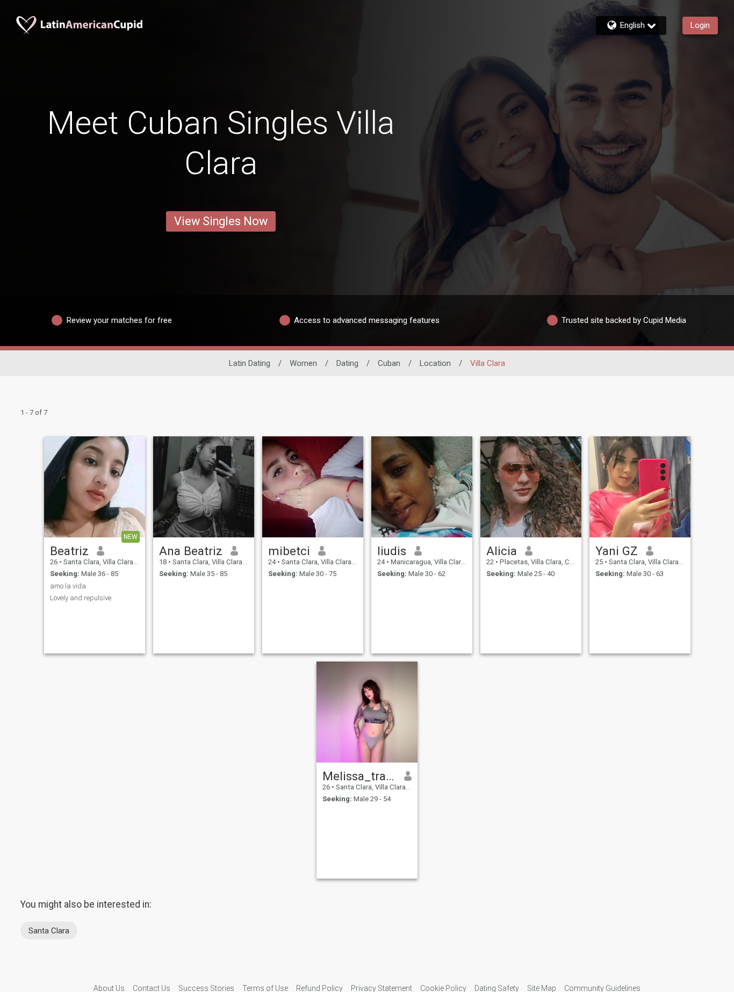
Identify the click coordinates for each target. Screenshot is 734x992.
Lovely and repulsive (80, 598)
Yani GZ (616, 551)
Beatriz (69, 551)
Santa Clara (48, 931)
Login (700, 25)
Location (435, 363)
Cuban (389, 363)
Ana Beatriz (190, 551)
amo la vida (68, 586)
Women (303, 363)
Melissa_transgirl (359, 776)
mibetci (289, 551)
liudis (391, 551)
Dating (347, 363)
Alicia (501, 551)
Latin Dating (249, 363)
